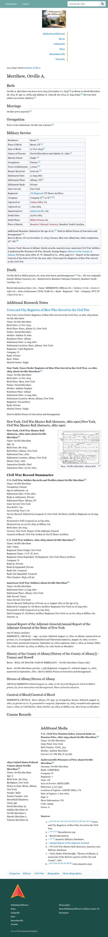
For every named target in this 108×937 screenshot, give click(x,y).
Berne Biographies (72, 873)
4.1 (54, 839)
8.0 (51, 863)
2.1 (54, 831)
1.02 (58, 821)
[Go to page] (102, 3)
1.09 (83, 821)
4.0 (51, 839)
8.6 (68, 863)
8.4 (62, 863)
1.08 (79, 821)
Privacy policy (64, 905)
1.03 (61, 821)
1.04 (65, 821)
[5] (53, 197)
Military (27, 873)
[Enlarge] (99, 466)
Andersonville (37, 211)
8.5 (65, 863)
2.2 (56, 831)
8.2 (56, 863)
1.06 (72, 821)
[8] (41, 371)
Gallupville (59, 44)
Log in (25, 4)
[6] (17, 241)
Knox (62, 49)
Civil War (39, 873)
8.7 (71, 863)
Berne (62, 39)
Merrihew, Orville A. (32, 68)
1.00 (51, 821)
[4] (50, 197)
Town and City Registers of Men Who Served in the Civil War (48, 310)
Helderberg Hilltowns (54, 33)
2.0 (51, 831)
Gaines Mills (36, 202)
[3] (43, 197)
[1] (69, 91)
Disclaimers (64, 913)
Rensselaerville (57, 54)
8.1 (54, 863)
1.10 (87, 821)
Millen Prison (37, 220)
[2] (82, 94)
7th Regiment (37, 193)
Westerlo (60, 59)
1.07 (76, 821)
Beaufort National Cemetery (44, 224)
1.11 (90, 821)
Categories (10, 4)
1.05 (69, 821)
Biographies (54, 873)
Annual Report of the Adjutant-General (69, 843)
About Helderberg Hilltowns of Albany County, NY (79, 909)
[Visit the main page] (54, 18)
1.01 (54, 821)
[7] (76, 275)
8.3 (59, 863)
